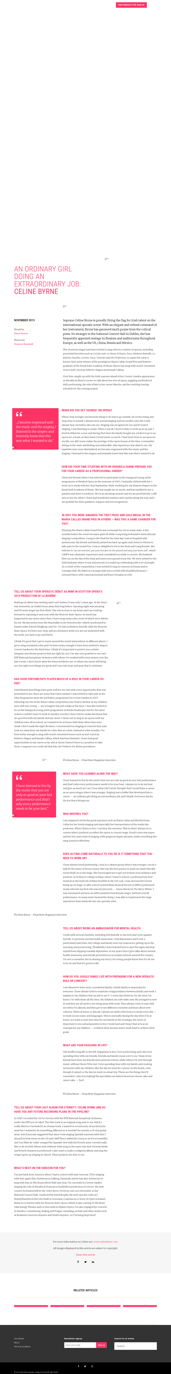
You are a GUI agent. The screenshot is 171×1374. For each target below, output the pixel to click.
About (17, 1342)
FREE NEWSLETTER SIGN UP (131, 5)
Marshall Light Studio (50, 1372)
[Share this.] (78, 1262)
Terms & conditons (22, 1346)
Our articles (19, 1338)
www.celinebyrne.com (105, 1241)
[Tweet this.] (85, 1262)
